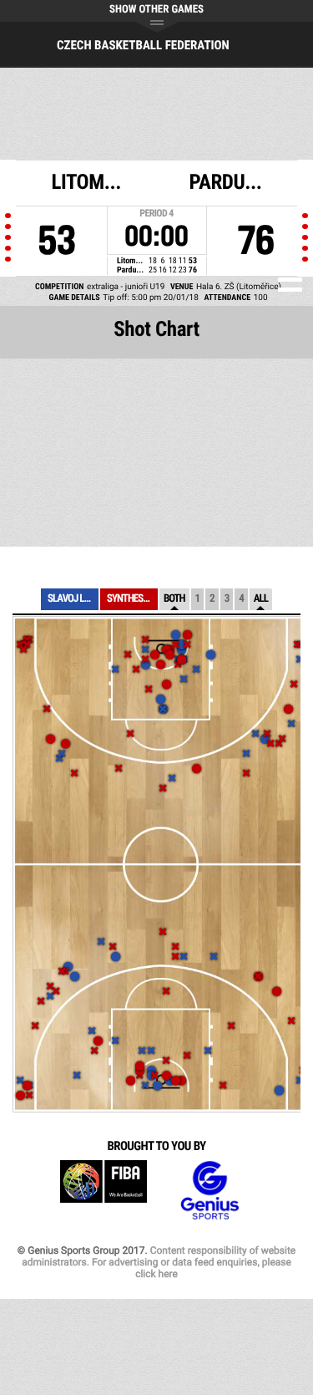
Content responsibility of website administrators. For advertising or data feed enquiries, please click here (158, 1262)
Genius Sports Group (209, 1190)
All (261, 599)
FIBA (103, 1190)
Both (174, 599)
